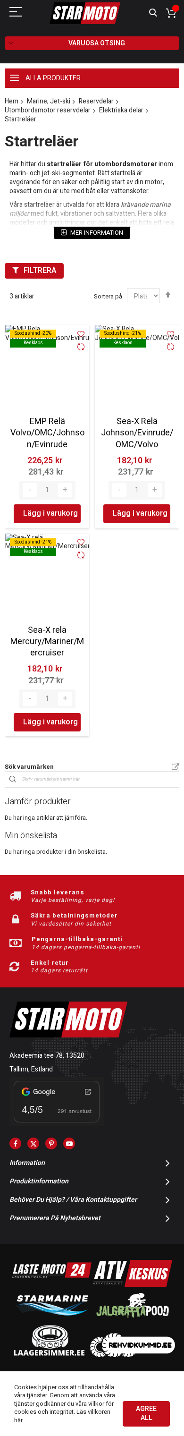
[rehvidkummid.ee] (132, 1355)
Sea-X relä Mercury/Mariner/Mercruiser (47, 642)
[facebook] (15, 1143)
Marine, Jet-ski (48, 101)
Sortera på (108, 296)
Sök (153, 13)
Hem (11, 101)
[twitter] (33, 1143)
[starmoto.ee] (85, 13)
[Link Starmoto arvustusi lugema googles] (56, 1124)
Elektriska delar (121, 110)
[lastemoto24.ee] (52, 1284)
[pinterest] (51, 1143)
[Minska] (30, 490)
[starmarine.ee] (52, 1319)
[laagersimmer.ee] (49, 1355)
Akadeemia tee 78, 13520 (46, 1056)
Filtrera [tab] (40, 270)
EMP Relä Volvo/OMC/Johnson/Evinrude (47, 433)
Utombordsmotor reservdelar (48, 110)
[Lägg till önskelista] (80, 334)
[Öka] (65, 490)
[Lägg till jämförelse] (80, 347)
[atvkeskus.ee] (132, 1284)
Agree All (146, 1413)
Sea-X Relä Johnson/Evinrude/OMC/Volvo (137, 433)
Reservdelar (96, 101)
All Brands (175, 767)
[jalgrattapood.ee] (132, 1319)
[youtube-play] (69, 1143)
